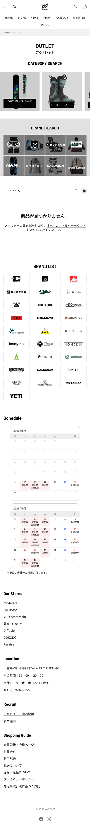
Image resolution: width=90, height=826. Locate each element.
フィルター (16, 191)
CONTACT (62, 17)
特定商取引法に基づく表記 (21, 786)
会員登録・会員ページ (18, 744)
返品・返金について (17, 772)
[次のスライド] (82, 91)
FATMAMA (10, 610)
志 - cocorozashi (14, 616)
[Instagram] (49, 819)
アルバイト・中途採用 (18, 714)
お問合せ (9, 751)
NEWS (34, 17)
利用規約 (9, 758)
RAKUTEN (79, 17)
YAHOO (45, 24)
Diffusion (10, 630)
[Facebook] (41, 819)
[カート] (85, 6)
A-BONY (50, 809)
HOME (9, 17)
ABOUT (47, 17)
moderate (10, 603)
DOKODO (9, 637)
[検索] (14, 6)
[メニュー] (5, 7)
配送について (12, 765)
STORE (21, 17)
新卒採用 (9, 721)
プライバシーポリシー (18, 779)
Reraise (8, 644)
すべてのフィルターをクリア (66, 225)
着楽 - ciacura (12, 623)
